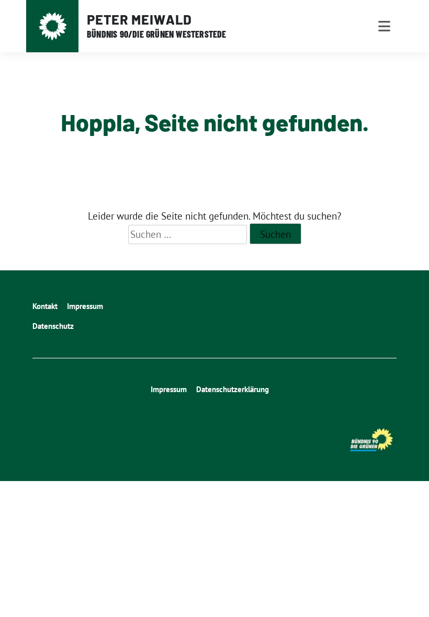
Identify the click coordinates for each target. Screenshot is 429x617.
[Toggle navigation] (384, 26)
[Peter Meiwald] (52, 26)
